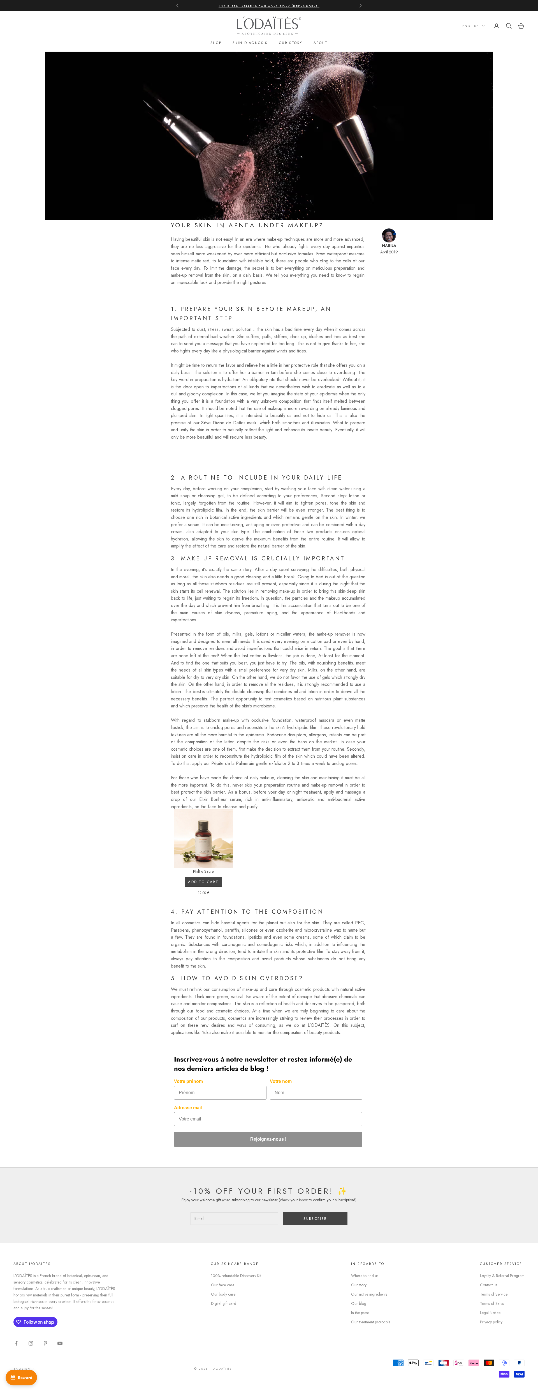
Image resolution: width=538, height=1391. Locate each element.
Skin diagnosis (250, 42)
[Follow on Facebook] (16, 1343)
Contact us (488, 1285)
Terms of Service (493, 1294)
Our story (291, 42)
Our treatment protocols (370, 1322)
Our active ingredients (369, 1294)
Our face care (222, 1285)
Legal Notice (490, 1313)
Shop (216, 42)
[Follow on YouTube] (60, 1343)
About (321, 42)
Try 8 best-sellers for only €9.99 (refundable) (269, 5)
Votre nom (281, 1081)
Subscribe (315, 1218)
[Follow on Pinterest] (45, 1343)
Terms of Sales (492, 1303)
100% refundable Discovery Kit (236, 1275)
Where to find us (364, 1275)
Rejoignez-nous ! (268, 1139)
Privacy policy (491, 1322)
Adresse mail (188, 1107)
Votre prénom (188, 1081)
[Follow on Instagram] (31, 1343)
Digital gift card (223, 1303)
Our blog (358, 1303)
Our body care (223, 1294)
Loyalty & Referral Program (502, 1275)
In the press (360, 1313)
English (470, 26)
